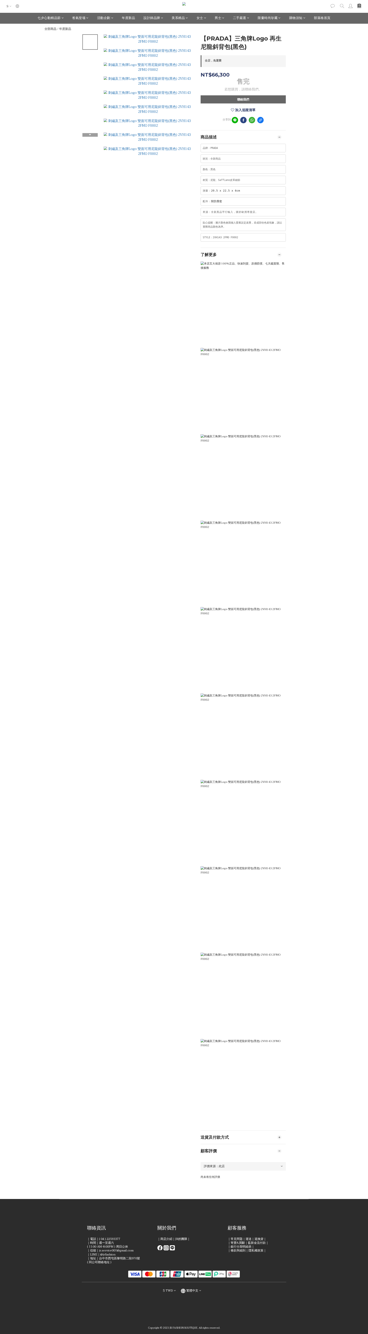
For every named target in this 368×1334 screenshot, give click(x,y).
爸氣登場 (78, 18)
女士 (200, 18)
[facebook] (243, 120)
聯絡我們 (243, 99)
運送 (249, 1239)
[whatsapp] (252, 120)
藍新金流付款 (257, 1242)
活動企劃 (103, 18)
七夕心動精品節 (49, 18)
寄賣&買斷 (238, 1242)
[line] (235, 120)
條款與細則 (238, 1250)
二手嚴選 (239, 18)
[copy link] (260, 120)
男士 (218, 18)
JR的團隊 (181, 1239)
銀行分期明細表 (241, 1246)
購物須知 (295, 18)
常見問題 (237, 1239)
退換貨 (258, 1239)
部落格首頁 (322, 18)
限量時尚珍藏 (267, 18)
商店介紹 (166, 1239)
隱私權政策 (256, 1250)
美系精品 (178, 18)
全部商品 (50, 28)
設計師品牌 (152, 18)
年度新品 (128, 18)
